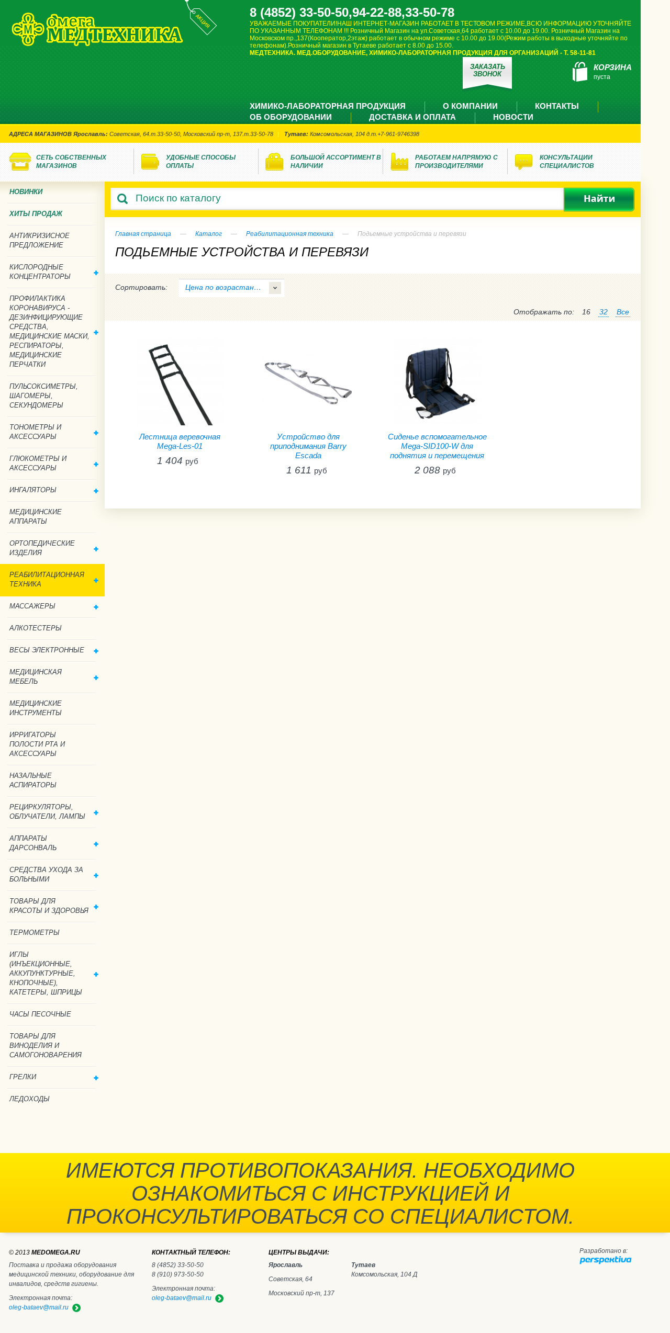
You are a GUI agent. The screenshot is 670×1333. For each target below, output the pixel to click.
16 (586, 312)
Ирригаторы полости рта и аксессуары (37, 744)
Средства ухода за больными (46, 874)
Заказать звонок (487, 70)
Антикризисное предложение (39, 240)
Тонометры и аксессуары (35, 431)
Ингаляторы (33, 490)
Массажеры (32, 606)
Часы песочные (40, 1014)
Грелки (22, 1077)
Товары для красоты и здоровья (48, 905)
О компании (470, 105)
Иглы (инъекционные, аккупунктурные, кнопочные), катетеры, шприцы (45, 973)
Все (623, 312)
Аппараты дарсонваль (33, 843)
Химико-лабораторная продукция (328, 105)
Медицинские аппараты (35, 516)
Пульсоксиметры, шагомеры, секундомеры (43, 395)
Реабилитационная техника (289, 234)
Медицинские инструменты (35, 708)
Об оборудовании (291, 116)
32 (603, 312)
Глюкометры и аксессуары (37, 463)
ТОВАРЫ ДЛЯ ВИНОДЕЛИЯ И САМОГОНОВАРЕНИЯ (45, 1045)
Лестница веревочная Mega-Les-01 (179, 441)
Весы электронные (46, 650)
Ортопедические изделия (42, 548)
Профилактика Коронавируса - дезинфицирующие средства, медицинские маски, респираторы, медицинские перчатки (49, 331)
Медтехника (97, 29)
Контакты (557, 105)
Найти (599, 199)
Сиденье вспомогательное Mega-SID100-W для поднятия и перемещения (437, 446)
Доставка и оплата (412, 116)
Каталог (208, 234)
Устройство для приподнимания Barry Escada (308, 446)
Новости (513, 116)
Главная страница (143, 234)
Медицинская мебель (35, 676)
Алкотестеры (35, 628)
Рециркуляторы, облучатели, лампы (47, 811)
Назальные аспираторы (33, 780)
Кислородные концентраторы (40, 271)
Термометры (34, 932)
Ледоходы (29, 1099)
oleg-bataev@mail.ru (181, 1298)
